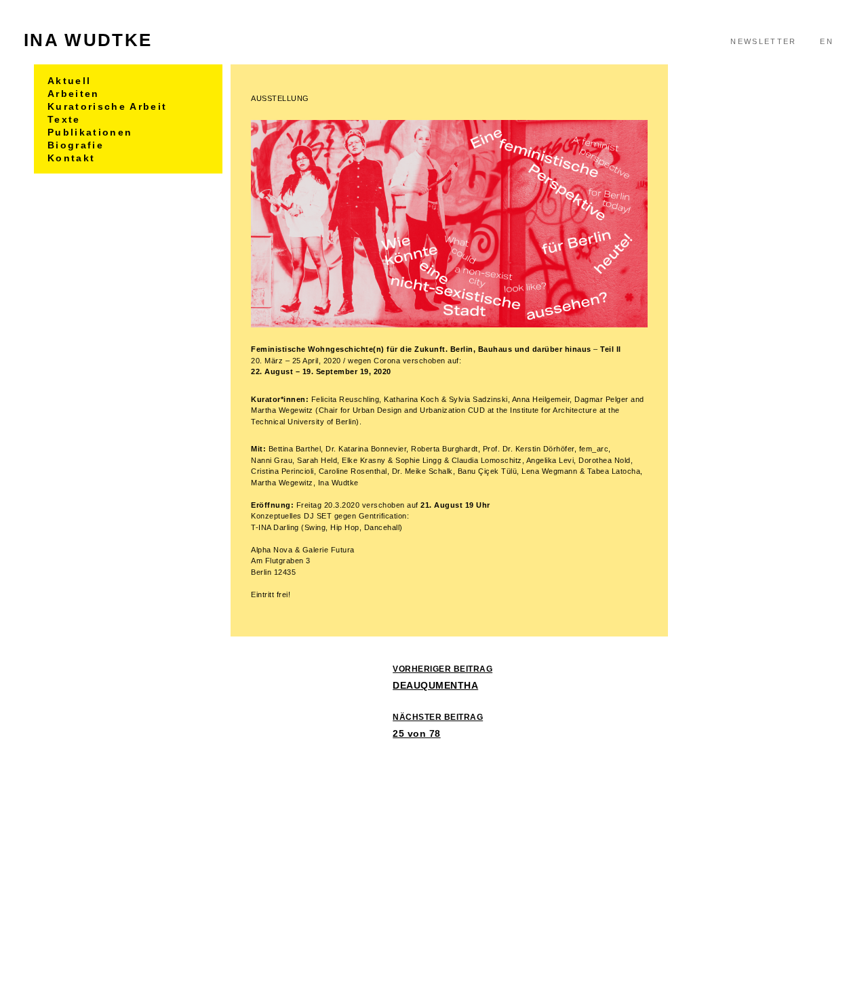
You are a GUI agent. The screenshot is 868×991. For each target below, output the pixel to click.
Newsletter (763, 41)
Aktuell (69, 80)
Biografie (75, 145)
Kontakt (71, 158)
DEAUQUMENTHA (442, 677)
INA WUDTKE (88, 40)
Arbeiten (73, 93)
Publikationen (89, 132)
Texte (64, 119)
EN (826, 41)
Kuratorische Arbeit (107, 106)
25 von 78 (438, 725)
